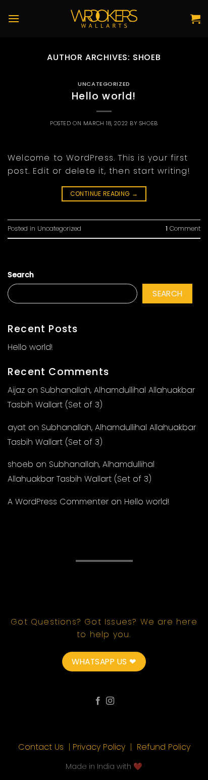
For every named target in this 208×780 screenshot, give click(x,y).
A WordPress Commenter (58, 501)
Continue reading (104, 193)
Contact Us (42, 747)
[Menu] (14, 18)
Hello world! (104, 96)
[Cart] (195, 19)
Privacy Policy (100, 747)
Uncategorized (104, 84)
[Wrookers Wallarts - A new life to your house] (104, 18)
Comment (183, 228)
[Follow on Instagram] (110, 701)
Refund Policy (163, 747)
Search (21, 275)
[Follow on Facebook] (98, 701)
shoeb (147, 57)
